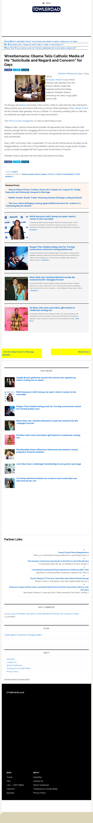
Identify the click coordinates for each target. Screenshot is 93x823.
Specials (10, 793)
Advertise (11, 659)
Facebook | (22, 635)
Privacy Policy (13, 671)
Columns (11, 789)
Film (9, 781)
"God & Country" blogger (19, 121)
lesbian (22, 105)
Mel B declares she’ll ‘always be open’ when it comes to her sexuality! (33, 44)
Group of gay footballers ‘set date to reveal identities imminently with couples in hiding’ (41, 614)
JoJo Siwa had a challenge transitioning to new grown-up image (48, 464)
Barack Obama (28, 174)
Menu (48, 3)
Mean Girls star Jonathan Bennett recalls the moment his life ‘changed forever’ (52, 278)
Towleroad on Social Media (18, 668)
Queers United (54, 80)
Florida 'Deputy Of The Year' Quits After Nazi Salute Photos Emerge (59, 578)
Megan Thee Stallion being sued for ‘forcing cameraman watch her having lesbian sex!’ (40, 48)
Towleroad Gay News (46, 9)
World (15, 172)
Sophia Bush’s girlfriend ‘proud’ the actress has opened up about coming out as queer (40, 41)
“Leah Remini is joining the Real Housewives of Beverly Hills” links (60, 570)
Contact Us (11, 662)
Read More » (34, 229)
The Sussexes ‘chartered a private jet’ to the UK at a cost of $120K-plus (58, 561)
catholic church (54, 174)
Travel (9, 777)
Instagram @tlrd (35, 635)
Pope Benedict (69, 174)
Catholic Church (81, 108)
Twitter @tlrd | (10, 635)
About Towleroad (14, 665)
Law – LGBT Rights (15, 785)
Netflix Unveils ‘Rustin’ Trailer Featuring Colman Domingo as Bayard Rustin (45, 198)
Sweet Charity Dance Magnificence (73, 552)
